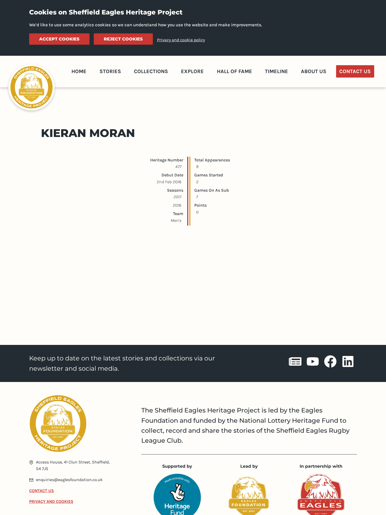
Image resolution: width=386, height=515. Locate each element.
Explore (192, 71)
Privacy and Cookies (51, 501)
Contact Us (355, 71)
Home (78, 71)
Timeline (276, 71)
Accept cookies (59, 39)
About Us (313, 71)
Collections (151, 71)
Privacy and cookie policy (181, 39)
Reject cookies (123, 39)
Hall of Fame (234, 71)
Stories (110, 71)
